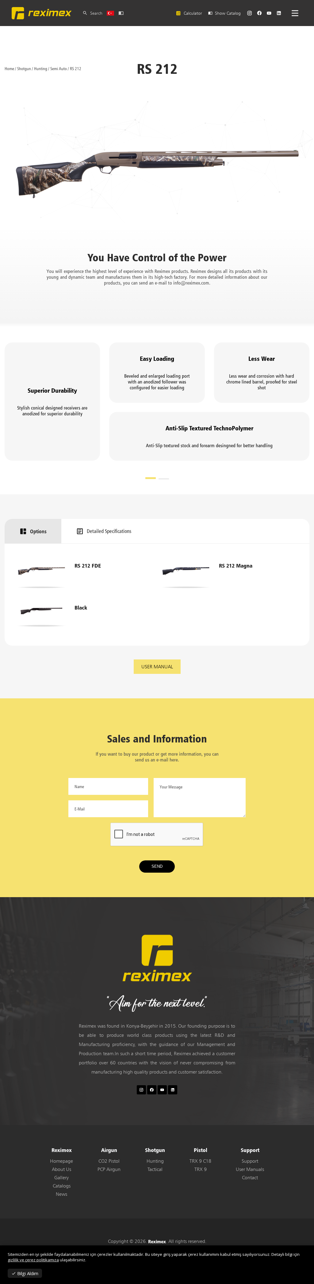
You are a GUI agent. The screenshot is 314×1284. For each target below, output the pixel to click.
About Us (61, 1169)
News (61, 1194)
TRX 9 (200, 1169)
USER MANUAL (157, 667)
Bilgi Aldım (27, 1273)
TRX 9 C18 (200, 1161)
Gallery (61, 1177)
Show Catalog (227, 13)
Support (250, 1161)
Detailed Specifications (109, 531)
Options (38, 531)
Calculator (191, 13)
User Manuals (250, 1169)
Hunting (155, 1161)
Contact (250, 1177)
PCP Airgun (109, 1169)
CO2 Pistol (109, 1161)
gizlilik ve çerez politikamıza (33, 1260)
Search (95, 13)
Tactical (155, 1169)
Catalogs (62, 1186)
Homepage (61, 1161)
